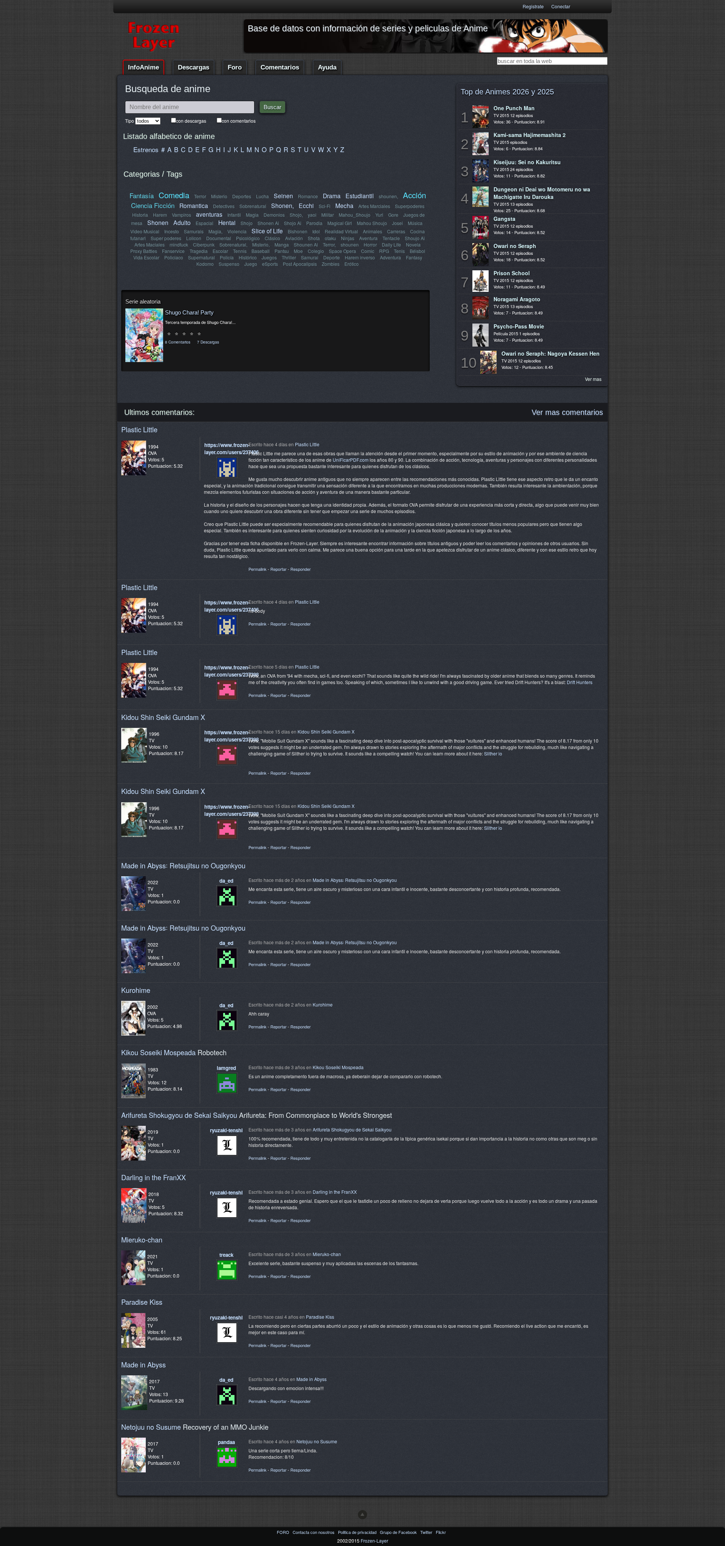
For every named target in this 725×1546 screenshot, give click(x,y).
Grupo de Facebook (399, 1532)
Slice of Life (267, 231)
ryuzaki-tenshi (226, 1130)
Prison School (512, 273)
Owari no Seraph (515, 246)
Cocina (417, 231)
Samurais (194, 231)
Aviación (294, 238)
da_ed (226, 880)
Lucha (262, 196)
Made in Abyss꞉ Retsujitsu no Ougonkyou (183, 865)
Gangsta (504, 218)
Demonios (274, 214)
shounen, (388, 196)
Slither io (493, 753)
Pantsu (282, 251)
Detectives (223, 206)
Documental (218, 238)
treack (226, 1254)
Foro (235, 67)
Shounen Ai (306, 244)
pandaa (226, 1442)
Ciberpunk (203, 244)
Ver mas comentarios (567, 412)
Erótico (351, 263)
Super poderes (166, 238)
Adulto (182, 222)
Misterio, (261, 244)
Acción (414, 194)
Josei (397, 223)
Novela (413, 244)
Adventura (390, 257)
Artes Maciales (149, 244)
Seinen (283, 195)
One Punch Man (514, 108)
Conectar (560, 6)
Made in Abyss (143, 1364)
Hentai (227, 222)
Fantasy (414, 257)
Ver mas (593, 379)
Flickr (441, 1532)
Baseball (260, 251)
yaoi (312, 214)
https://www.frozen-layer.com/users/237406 (231, 448)
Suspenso (229, 263)
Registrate (533, 6)
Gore (393, 214)
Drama (332, 195)
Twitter (426, 1532)
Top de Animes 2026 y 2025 (507, 92)
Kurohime (135, 990)
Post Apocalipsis (300, 263)
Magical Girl (339, 223)
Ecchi (306, 205)
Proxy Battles (143, 251)
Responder (300, 569)
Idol (316, 231)
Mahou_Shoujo (354, 214)
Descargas (193, 67)
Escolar (220, 251)
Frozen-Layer (374, 1540)
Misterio (219, 196)
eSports (270, 263)
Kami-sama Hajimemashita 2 (530, 135)
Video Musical (144, 231)
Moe (298, 251)
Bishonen (297, 231)
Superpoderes (409, 206)
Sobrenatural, (233, 244)
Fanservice (173, 251)
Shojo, (296, 214)
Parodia (314, 223)
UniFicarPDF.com (351, 459)
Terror (200, 196)
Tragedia (199, 251)
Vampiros (181, 214)
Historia (140, 214)
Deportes (241, 196)
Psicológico (248, 238)
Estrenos (146, 149)
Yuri (379, 214)
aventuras (209, 214)
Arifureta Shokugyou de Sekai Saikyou (179, 1115)
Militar (327, 214)
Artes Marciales (374, 206)
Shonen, (282, 205)
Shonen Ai (268, 223)
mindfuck (179, 244)
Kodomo (205, 263)
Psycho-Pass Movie (519, 326)
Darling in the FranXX (153, 1177)
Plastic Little (139, 429)
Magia (252, 214)
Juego (250, 263)
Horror (370, 244)
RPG (384, 251)
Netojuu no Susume (151, 1427)
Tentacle (391, 238)
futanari (138, 238)
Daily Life (391, 244)
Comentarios (280, 67)
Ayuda (327, 67)
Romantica (193, 205)
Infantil (234, 214)
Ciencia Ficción (152, 205)
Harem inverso (360, 257)
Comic (367, 251)
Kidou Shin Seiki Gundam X (163, 717)
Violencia (237, 231)
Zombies (330, 263)
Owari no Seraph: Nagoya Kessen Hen (550, 353)
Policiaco (173, 257)
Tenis (399, 251)
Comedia (174, 194)
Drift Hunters (579, 682)
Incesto (171, 231)
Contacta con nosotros (314, 1532)
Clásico (272, 238)
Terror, (329, 244)
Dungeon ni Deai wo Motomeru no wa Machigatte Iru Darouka (542, 192)
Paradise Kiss (141, 1302)
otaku (330, 238)
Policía (227, 257)
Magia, (215, 231)
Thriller (289, 257)
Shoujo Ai (415, 238)
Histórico (248, 257)
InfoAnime (143, 67)
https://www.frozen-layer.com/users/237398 (231, 671)
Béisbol (417, 251)
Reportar (278, 569)
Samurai (309, 257)
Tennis (240, 251)
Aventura (368, 238)
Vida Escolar (146, 257)
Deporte (331, 257)
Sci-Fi (324, 206)
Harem (160, 214)
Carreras (396, 231)
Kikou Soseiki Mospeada (158, 1052)
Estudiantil (360, 195)
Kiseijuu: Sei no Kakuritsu (527, 162)
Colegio (316, 251)
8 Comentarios (177, 342)
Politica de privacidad (358, 1532)
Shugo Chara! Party (189, 312)
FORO (283, 1532)
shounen (350, 244)
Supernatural (201, 257)
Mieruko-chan (141, 1239)
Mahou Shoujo (372, 223)
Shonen (157, 222)
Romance (308, 196)
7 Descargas (208, 342)
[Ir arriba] (362, 1514)
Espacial (204, 223)
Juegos (269, 257)
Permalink (257, 569)
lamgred (226, 1067)
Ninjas (347, 238)
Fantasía (142, 195)
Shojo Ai (292, 223)
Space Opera (342, 251)
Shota (314, 238)
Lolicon (193, 238)
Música (415, 223)
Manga (282, 244)
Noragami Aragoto (517, 299)
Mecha (344, 205)
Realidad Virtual (341, 231)
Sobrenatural (252, 206)
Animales (372, 231)
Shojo (247, 223)
